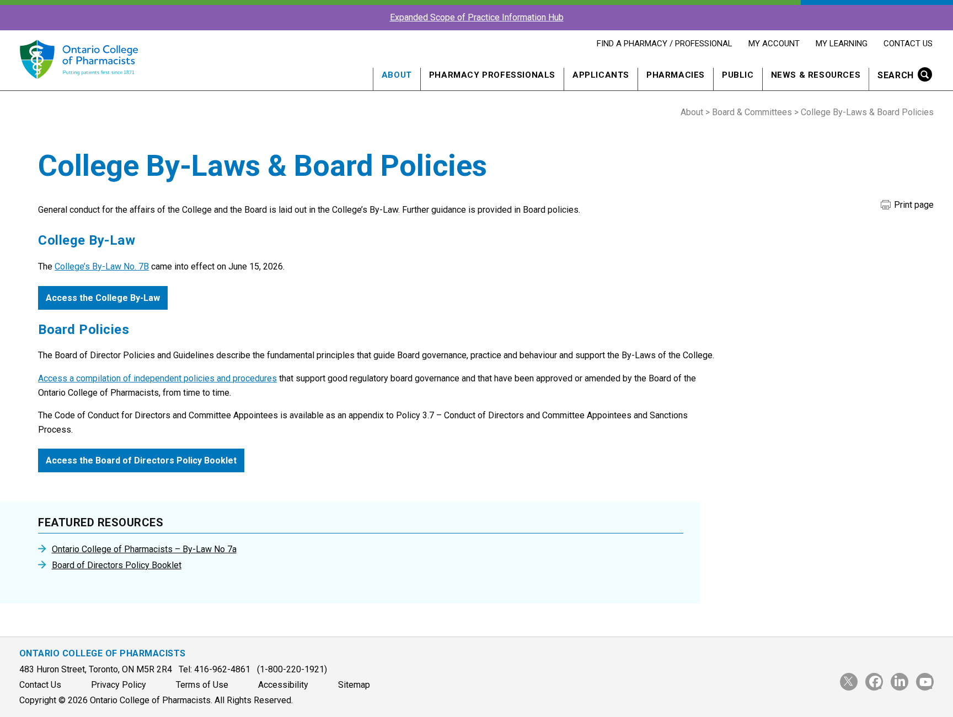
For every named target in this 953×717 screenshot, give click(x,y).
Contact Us (908, 43)
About (692, 112)
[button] (901, 76)
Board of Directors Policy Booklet (116, 565)
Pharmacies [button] (675, 75)
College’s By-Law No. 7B (102, 266)
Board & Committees (752, 112)
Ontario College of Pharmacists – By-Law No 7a (144, 549)
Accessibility (283, 685)
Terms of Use (202, 685)
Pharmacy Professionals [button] (492, 75)
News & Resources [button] (816, 75)
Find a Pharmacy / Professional (664, 43)
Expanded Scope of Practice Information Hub (477, 17)
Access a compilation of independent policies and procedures (157, 378)
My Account (774, 43)
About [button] (397, 75)
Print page (913, 205)
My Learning (841, 43)
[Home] (78, 85)
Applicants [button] (600, 75)
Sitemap (354, 685)
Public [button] (738, 75)
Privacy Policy (118, 685)
